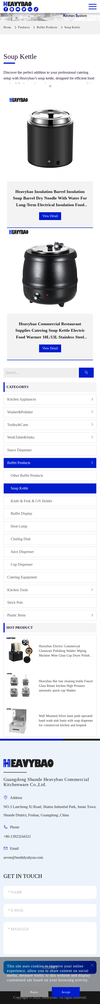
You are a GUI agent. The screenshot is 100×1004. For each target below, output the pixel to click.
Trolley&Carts (17, 425)
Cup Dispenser (22, 564)
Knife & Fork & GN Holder (31, 501)
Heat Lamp (19, 526)
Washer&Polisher (20, 412)
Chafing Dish (20, 539)
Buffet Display (21, 513)
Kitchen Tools (17, 590)
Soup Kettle (19, 488)
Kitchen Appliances (21, 399)
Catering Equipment (22, 577)
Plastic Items (16, 615)
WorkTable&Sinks (20, 437)
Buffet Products (18, 463)
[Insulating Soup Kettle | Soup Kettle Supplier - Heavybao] (16, 3)
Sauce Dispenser (19, 450)
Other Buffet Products (27, 475)
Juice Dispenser (22, 552)
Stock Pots (15, 602)
